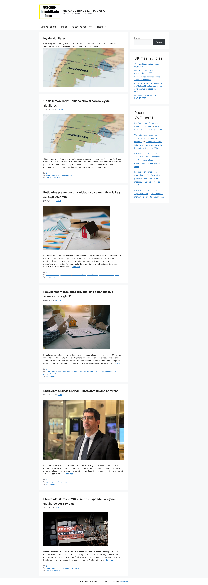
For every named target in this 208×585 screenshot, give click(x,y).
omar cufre (102, 371)
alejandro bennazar (52, 275)
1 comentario (50, 277)
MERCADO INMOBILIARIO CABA (84, 10)
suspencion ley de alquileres (68, 568)
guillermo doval (65, 275)
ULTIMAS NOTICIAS (48, 27)
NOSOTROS (101, 27)
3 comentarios (51, 376)
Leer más (112, 167)
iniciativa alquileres (79, 275)
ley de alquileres (51, 175)
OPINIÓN (64, 27)
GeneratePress (125, 581)
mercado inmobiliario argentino (85, 371)
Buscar (137, 38)
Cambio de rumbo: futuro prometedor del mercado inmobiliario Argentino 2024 (148, 145)
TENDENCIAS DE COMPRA (82, 27)
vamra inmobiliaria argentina (109, 275)
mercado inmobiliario (65, 371)
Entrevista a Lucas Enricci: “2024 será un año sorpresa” (81, 391)
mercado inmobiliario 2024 (78, 482)
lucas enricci (62, 482)
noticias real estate (65, 175)
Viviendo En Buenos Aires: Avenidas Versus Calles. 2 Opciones (145, 138)
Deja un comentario (53, 178)
